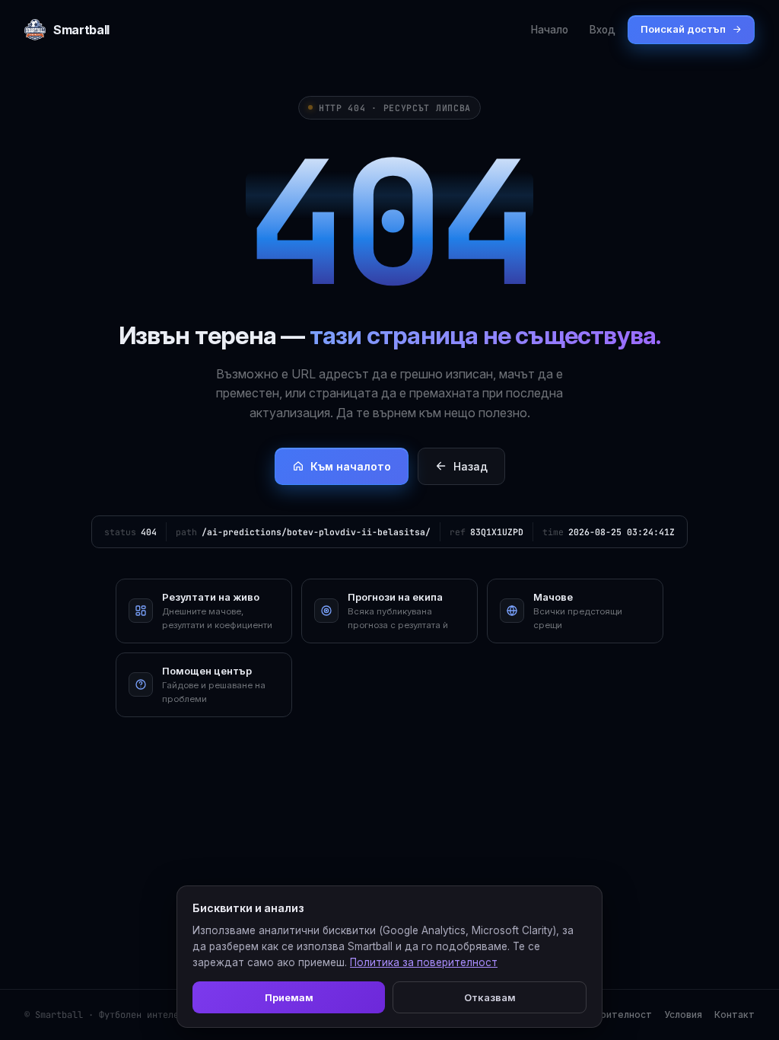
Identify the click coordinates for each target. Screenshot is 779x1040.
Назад (470, 466)
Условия (683, 1014)
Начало (549, 30)
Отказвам (490, 997)
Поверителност (614, 1014)
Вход (602, 30)
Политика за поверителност (424, 962)
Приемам (289, 997)
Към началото (350, 466)
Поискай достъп (683, 29)
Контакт (734, 1014)
